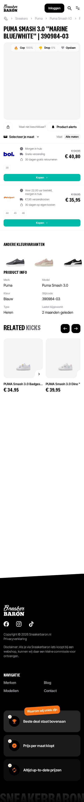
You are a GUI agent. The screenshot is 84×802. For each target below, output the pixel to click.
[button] (42, 136)
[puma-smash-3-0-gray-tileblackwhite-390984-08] (15, 258)
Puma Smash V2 (61, 18)
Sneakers (21, 18)
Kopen (40, 177)
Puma (39, 18)
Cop (23, 48)
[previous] (65, 328)
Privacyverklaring (15, 639)
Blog (47, 682)
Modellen (11, 690)
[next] (75, 328)
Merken (10, 682)
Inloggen (54, 8)
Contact (50, 690)
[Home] (6, 18)
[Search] (69, 8)
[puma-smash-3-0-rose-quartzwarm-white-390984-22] (44, 258)
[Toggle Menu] (77, 8)
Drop (47, 48)
